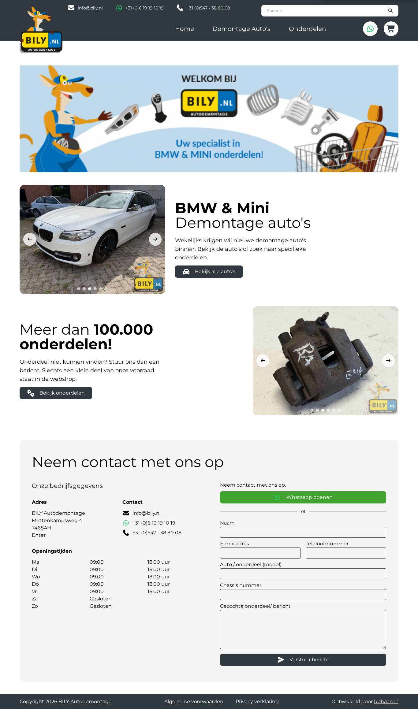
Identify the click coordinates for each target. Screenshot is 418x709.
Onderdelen (307, 28)
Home (184, 28)
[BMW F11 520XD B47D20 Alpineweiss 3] (92, 239)
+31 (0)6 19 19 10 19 (144, 8)
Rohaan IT (386, 701)
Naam (227, 523)
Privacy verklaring (257, 701)
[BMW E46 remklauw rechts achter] (325, 360)
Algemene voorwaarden (193, 701)
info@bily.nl (90, 8)
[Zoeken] (391, 11)
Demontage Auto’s (241, 28)
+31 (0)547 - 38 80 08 (208, 8)
